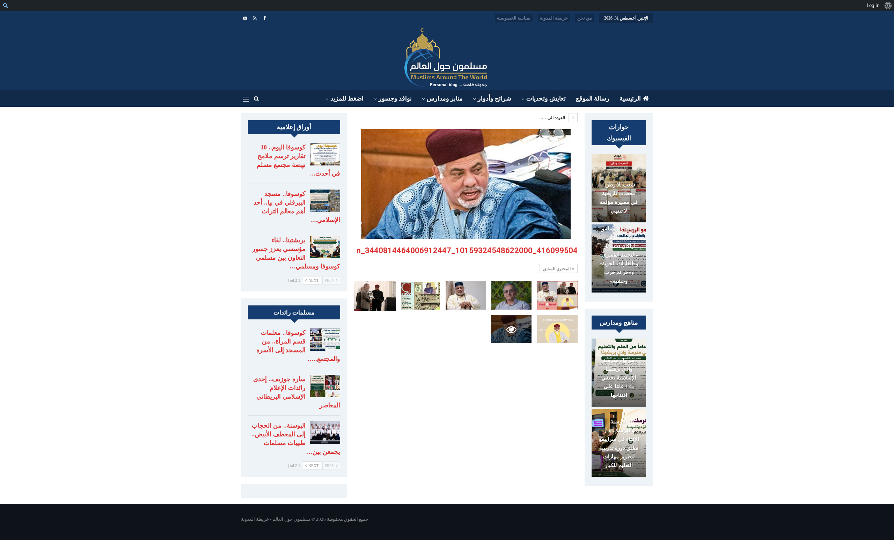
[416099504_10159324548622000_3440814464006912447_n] (557, 295)
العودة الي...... (552, 117)
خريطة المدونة (554, 18)
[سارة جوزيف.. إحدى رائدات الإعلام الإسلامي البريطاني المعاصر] (325, 386)
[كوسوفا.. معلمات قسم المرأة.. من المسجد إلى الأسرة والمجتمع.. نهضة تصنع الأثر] (325, 339)
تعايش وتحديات (546, 98)
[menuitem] (888, 5)
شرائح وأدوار (494, 98)
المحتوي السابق (557, 268)
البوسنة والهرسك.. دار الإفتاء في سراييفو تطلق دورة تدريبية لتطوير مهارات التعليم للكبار (619, 443)
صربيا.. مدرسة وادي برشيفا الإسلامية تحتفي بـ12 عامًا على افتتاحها (618, 377)
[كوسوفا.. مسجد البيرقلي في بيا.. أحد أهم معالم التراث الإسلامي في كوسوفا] (325, 201)
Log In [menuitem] (873, 5)
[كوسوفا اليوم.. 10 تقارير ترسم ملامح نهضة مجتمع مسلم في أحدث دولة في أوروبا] (325, 154)
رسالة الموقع (592, 98)
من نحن (584, 18)
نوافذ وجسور (395, 98)
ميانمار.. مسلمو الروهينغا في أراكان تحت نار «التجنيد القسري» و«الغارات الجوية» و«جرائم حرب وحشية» (618, 255)
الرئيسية (630, 98)
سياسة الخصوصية (513, 18)
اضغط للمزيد (347, 98)
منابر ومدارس (445, 98)
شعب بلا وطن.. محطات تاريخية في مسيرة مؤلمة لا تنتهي (619, 198)
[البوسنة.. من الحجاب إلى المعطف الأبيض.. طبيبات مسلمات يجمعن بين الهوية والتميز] (325, 432)
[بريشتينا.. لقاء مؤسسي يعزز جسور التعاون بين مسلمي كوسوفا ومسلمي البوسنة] (325, 247)
